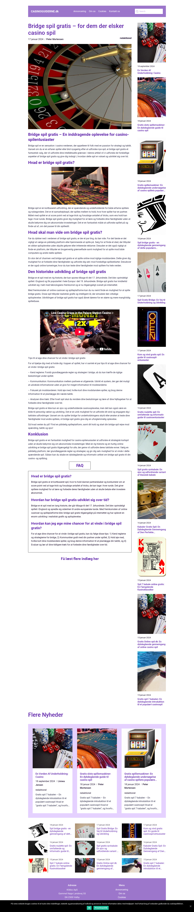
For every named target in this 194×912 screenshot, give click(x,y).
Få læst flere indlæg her (80, 559)
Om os (92, 11)
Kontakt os (114, 11)
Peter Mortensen (54, 39)
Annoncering (79, 11)
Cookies (102, 11)
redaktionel (126, 38)
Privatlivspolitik (101, 908)
